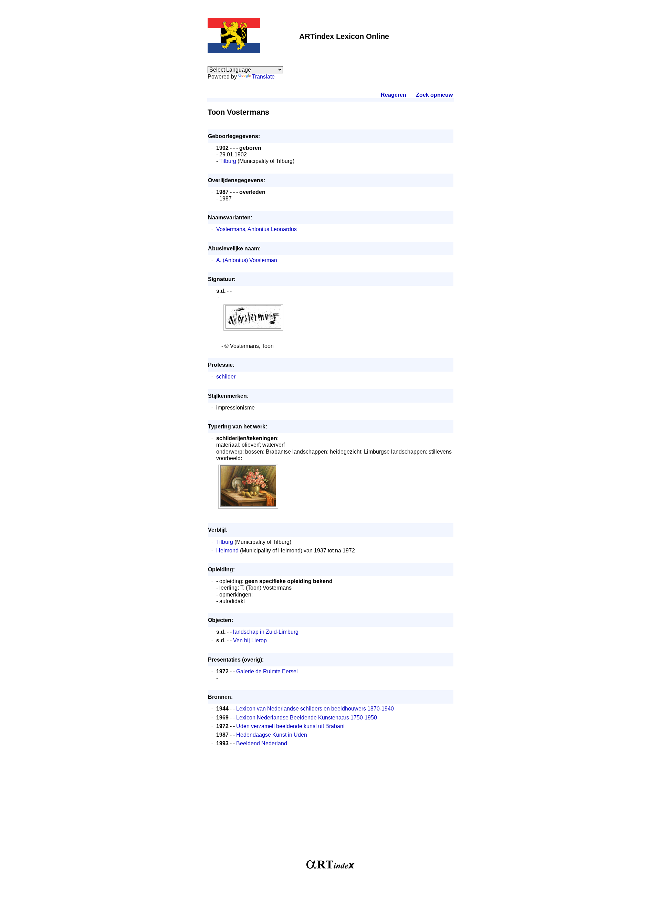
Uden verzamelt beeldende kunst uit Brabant (290, 726)
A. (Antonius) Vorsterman (246, 260)
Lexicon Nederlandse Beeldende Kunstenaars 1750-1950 (306, 717)
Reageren (393, 95)
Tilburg (227, 161)
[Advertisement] (331, 807)
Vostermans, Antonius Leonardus (256, 229)
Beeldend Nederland (261, 743)
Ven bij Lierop (250, 640)
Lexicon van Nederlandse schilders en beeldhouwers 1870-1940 (315, 709)
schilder (225, 377)
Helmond (227, 550)
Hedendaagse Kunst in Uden (271, 735)
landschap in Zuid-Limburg (265, 632)
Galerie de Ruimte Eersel (267, 671)
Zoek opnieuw (434, 95)
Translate (263, 77)
